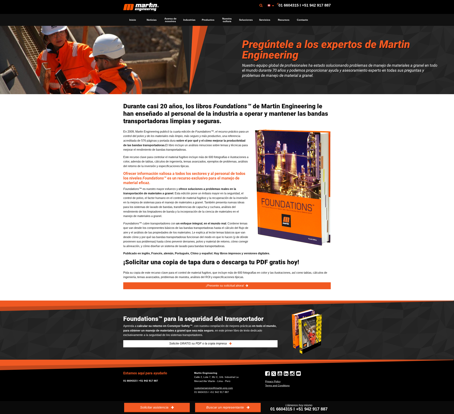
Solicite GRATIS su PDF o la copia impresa (198, 343)
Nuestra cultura (227, 19)
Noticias (152, 19)
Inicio (132, 19)
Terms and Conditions (277, 385)
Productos (208, 19)
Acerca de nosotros (170, 19)
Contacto (302, 19)
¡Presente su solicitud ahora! (225, 285)
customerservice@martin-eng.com (213, 388)
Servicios (264, 19)
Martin (141, 7)
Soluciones (246, 19)
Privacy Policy (273, 381)
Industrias (189, 19)
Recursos (283, 19)
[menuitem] (141, 7)
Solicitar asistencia (154, 407)
